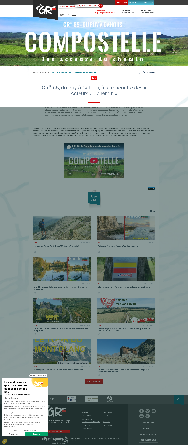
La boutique (134, 2)
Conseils (106, 422)
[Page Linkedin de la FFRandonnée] (141, 416)
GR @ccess (86, 416)
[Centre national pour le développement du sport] (67, 399)
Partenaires (148, 422)
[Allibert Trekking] (106, 399)
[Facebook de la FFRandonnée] (141, 411)
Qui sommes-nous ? (148, 434)
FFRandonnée (85, 438)
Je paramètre (13, 434)
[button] (4, 441)
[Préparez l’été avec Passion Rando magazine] (126, 228)
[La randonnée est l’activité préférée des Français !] (62, 228)
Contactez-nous (148, 440)
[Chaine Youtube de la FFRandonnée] (154, 411)
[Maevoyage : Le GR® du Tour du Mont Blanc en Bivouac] (62, 351)
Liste (154, 211)
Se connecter (147, 2)
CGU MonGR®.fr (115, 438)
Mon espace (87, 425)
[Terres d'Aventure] (87, 399)
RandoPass (107, 412)
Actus (48, 73)
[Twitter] (147, 411)
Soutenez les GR (55, 431)
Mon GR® (45, 10)
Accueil (35, 73)
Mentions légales (104, 438)
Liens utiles (148, 428)
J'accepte (36, 434)
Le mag (105, 416)
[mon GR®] (55, 411)
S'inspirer (42, 73)
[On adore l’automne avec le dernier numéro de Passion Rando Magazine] (62, 310)
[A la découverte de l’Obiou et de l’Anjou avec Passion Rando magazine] (62, 269)
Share (35, 252)
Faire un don (122, 2)
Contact (74, 440)
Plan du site (94, 438)
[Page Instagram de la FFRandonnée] (147, 416)
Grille (151, 211)
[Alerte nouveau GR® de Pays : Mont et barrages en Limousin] (126, 269)
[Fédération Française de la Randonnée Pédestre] (55, 440)
